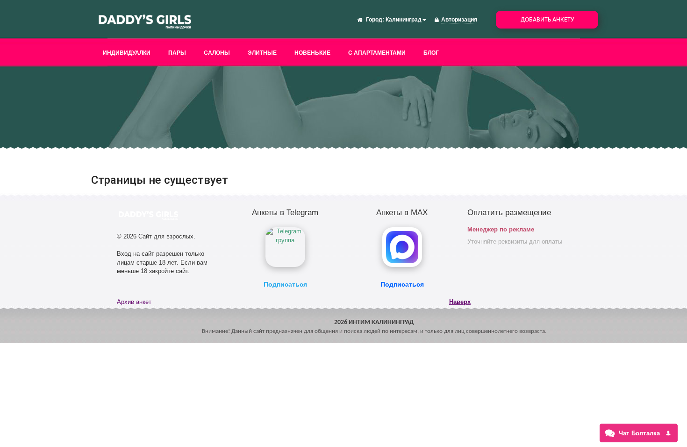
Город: (375, 19)
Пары (177, 53)
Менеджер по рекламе (500, 229)
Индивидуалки (126, 53)
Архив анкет (134, 301)
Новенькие (312, 53)
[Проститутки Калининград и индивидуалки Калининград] (145, 20)
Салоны (217, 53)
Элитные (262, 53)
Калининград (404, 19)
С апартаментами (377, 53)
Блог (431, 53)
